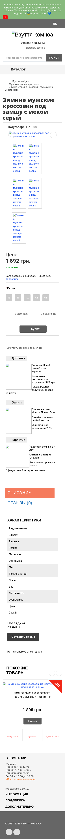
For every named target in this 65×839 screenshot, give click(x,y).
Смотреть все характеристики (24, 347)
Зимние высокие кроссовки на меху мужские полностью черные (32, 696)
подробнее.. (13, 278)
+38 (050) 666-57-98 (17, 773)
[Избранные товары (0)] (13, 23)
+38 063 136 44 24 (33, 43)
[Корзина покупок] (22, 23)
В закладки (21, 313)
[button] (56, 23)
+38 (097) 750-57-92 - (18, 770)
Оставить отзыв (23, 637)
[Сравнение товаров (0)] (17, 23)
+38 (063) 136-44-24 (17, 767)
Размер (11, 288)
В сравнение (48, 313)
